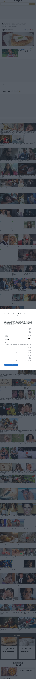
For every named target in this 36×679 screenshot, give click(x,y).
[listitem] (18, 326)
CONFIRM (11, 364)
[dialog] (18, 339)
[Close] (34, 311)
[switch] (29, 329)
